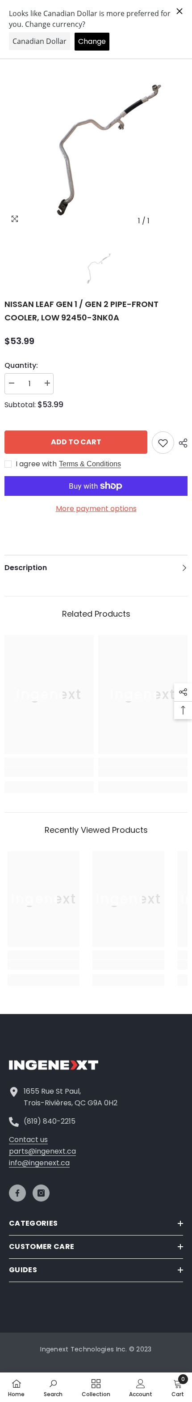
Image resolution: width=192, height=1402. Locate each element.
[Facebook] (17, 1193)
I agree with (36, 464)
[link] (49, 772)
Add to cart (76, 442)
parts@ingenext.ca (42, 1151)
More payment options (96, 508)
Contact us (28, 1139)
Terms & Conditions (90, 464)
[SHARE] (181, 443)
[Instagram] (41, 1193)
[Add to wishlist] (163, 442)
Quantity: (21, 365)
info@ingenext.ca (39, 1163)
